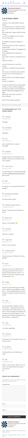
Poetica (3, 430)
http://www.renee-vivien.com (16, 173)
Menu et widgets (24, 4)
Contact (19, 435)
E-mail (4, 410)
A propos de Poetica (12, 435)
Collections (4, 435)
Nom (4, 404)
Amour (11, 105)
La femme (15, 105)
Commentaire (6, 384)
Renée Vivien (6, 105)
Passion (19, 105)
